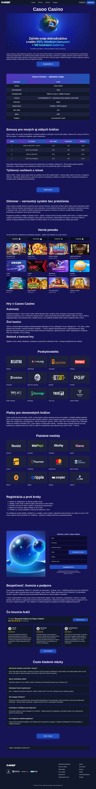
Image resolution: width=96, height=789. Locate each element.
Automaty (78, 239)
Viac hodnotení (48, 651)
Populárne (15, 239)
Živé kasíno (36, 239)
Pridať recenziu (80, 619)
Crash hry (57, 239)
